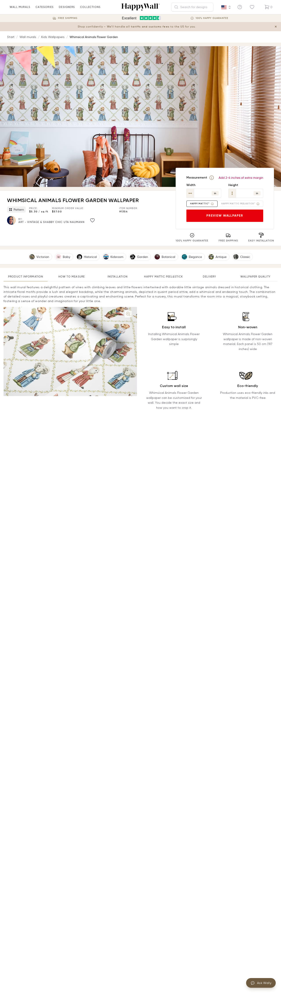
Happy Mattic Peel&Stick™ (238, 203)
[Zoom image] (128, 314)
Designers (67, 7)
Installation (118, 276)
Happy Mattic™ (199, 203)
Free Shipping (67, 18)
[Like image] (92, 220)
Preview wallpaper (224, 215)
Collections (90, 7)
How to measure (71, 276)
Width (190, 185)
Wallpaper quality (255, 276)
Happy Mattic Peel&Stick (163, 276)
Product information (25, 276)
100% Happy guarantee (212, 18)
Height (233, 185)
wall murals (20, 7)
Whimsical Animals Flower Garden (94, 37)
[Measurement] (211, 177)
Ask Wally (264, 983)
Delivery (209, 276)
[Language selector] (226, 7)
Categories (45, 7)
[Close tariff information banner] (275, 26)
